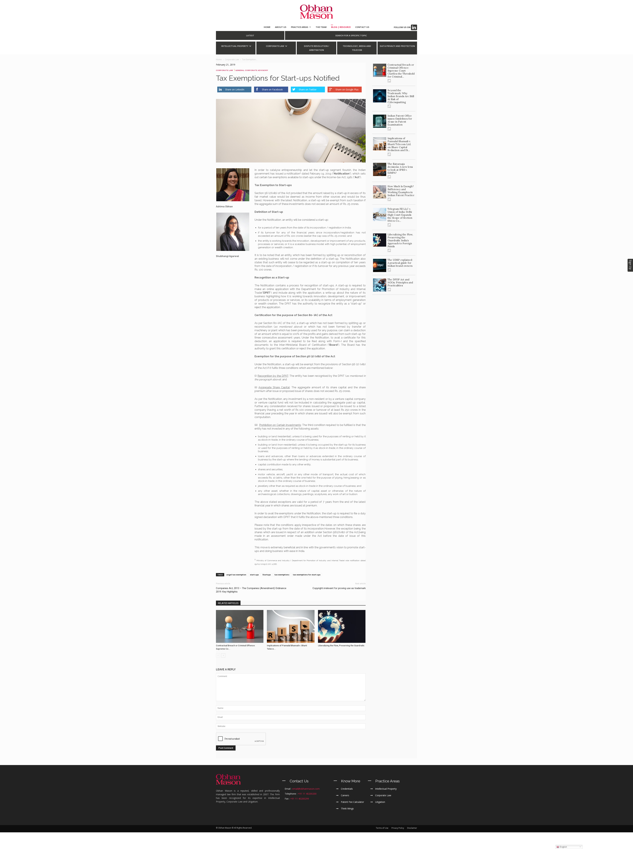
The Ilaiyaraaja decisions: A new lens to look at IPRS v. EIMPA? (400, 168)
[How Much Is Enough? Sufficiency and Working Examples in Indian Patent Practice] (379, 191)
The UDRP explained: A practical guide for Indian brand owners (400, 262)
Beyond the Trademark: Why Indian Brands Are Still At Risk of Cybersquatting (401, 96)
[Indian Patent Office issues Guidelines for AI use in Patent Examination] (379, 121)
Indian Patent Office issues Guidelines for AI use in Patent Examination (400, 120)
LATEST (250, 35)
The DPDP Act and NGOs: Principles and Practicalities (400, 282)
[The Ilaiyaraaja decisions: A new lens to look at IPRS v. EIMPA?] (379, 169)
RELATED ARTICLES (228, 603)
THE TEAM (321, 27)
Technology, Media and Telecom (357, 48)
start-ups (254, 574)
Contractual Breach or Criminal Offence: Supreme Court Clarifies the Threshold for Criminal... (401, 70)
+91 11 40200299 (299, 798)
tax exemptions (281, 574)
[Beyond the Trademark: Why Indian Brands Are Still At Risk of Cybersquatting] (379, 95)
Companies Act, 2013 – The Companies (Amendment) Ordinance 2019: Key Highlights (251, 590)
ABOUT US (280, 27)
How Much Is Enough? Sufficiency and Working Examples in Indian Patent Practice (401, 191)
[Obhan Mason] (316, 12)
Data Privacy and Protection (397, 46)
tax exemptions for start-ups (306, 574)
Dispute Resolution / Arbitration (316, 48)
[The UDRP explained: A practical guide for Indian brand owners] (379, 265)
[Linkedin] (414, 27)
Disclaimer (412, 828)
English (563, 847)
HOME (267, 27)
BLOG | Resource (341, 27)
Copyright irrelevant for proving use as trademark (339, 588)
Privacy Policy (398, 828)
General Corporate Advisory (251, 70)
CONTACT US (362, 27)
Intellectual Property (234, 46)
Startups (266, 574)
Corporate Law (275, 46)
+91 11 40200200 (307, 793)
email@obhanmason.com (306, 788)
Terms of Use (382, 828)
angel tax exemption (236, 574)
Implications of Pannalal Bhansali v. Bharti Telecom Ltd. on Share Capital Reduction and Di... (399, 144)
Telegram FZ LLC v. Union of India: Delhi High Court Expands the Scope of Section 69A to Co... (400, 214)
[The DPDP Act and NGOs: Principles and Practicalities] (379, 285)
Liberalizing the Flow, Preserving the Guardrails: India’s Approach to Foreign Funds (400, 240)
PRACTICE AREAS (299, 27)
